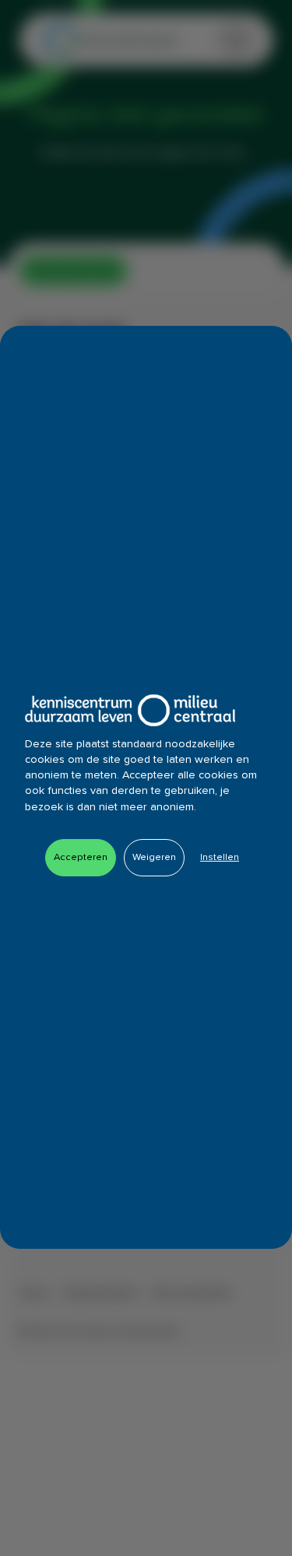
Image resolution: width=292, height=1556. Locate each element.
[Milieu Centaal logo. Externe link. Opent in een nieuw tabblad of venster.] (130, 710)
